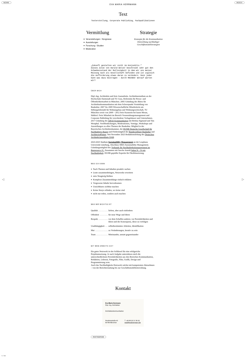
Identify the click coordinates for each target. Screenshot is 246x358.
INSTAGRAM (98, 337)
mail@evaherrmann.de (133, 322)
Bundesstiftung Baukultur (140, 132)
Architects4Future (98, 134)
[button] (243, 179)
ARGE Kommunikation (118, 121)
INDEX (239, 3)
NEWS (6, 3)
